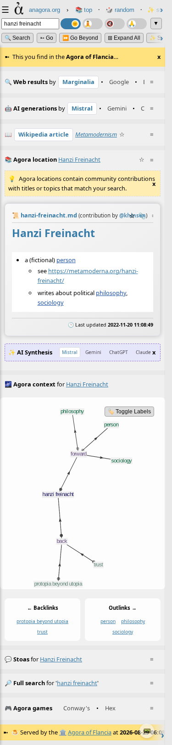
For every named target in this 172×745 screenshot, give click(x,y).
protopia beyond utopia (42, 621)
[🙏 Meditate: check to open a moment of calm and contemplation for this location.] (137, 23)
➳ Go (46, 38)
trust (42, 632)
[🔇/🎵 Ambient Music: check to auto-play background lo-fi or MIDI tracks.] (115, 23)
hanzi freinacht (61, 659)
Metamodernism (96, 134)
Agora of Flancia (89, 732)
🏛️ (63, 732)
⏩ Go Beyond (80, 38)
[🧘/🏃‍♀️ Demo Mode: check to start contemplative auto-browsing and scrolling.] (93, 23)
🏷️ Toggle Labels (129, 411)
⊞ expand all (124, 38)
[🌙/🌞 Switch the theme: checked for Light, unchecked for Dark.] (71, 23)
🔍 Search (17, 38)
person (66, 260)
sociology (51, 302)
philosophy (111, 293)
